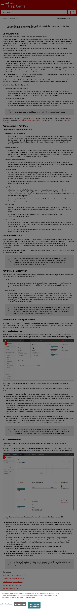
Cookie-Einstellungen (6, 604)
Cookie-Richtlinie (30, 597)
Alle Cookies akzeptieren (34, 605)
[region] (38, 600)
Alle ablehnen (20, 604)
